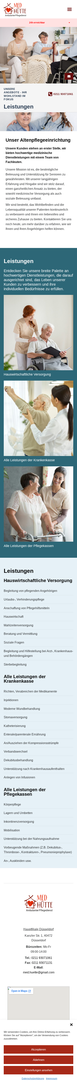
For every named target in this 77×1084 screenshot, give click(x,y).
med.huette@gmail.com (38, 972)
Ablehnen (38, 1059)
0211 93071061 (63, 94)
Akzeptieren (38, 1049)
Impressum (51, 1078)
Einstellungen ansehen (38, 1070)
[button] (71, 1025)
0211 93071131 (42, 962)
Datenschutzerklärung (33, 1078)
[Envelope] (68, 76)
